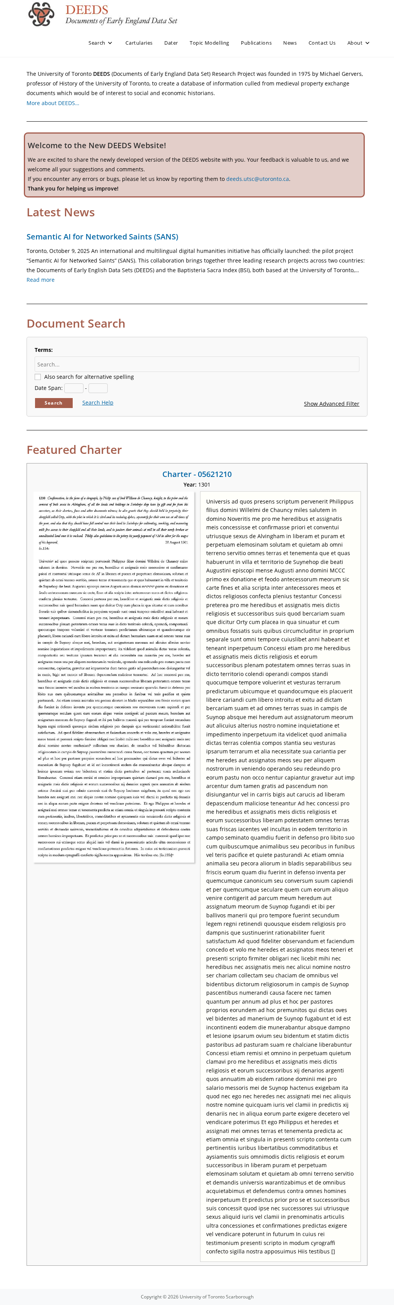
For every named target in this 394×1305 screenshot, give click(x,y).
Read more (41, 279)
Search (54, 403)
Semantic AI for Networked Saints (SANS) (102, 236)
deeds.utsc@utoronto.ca (257, 178)
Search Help (98, 402)
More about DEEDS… (53, 103)
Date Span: (49, 388)
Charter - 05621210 (197, 474)
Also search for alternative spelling (89, 376)
